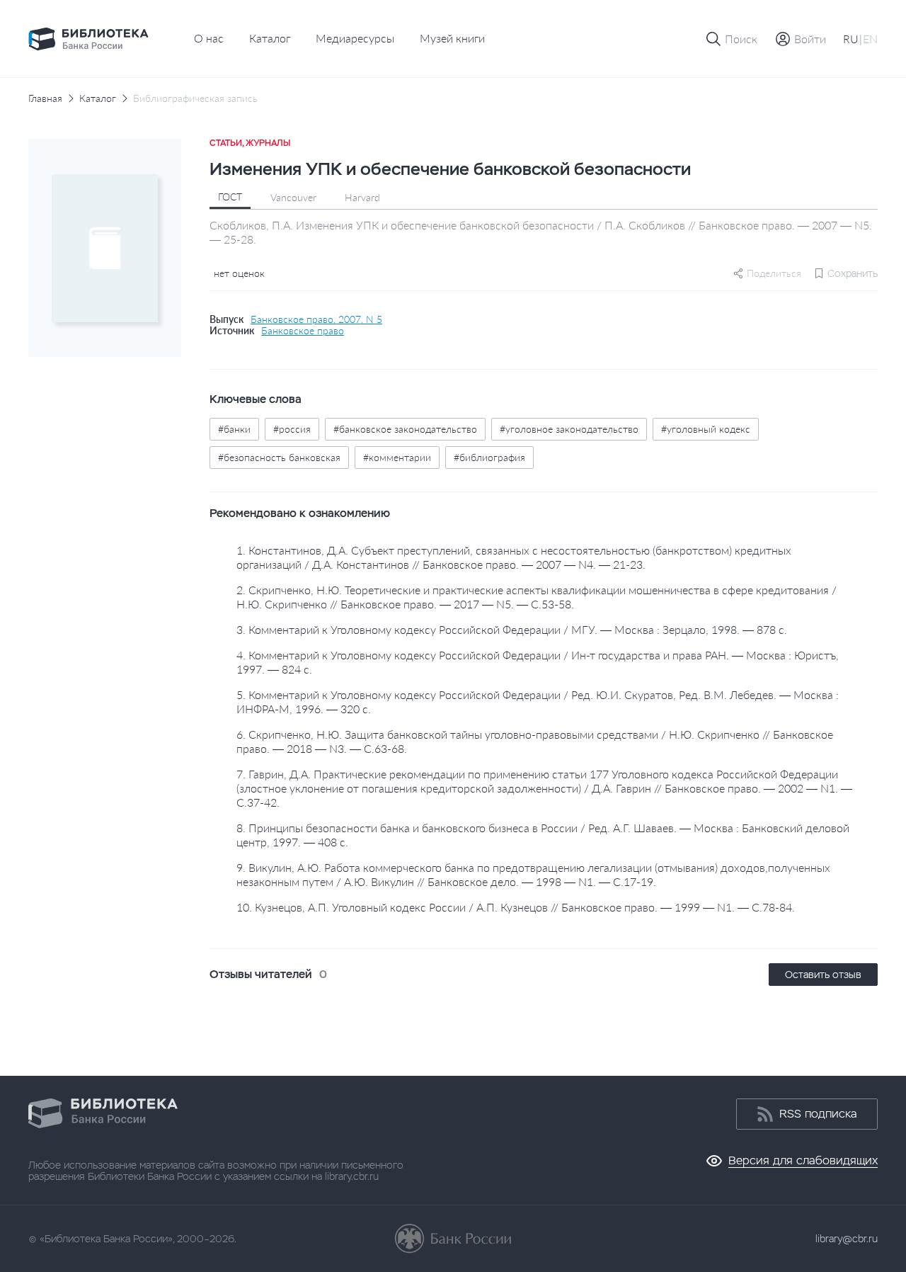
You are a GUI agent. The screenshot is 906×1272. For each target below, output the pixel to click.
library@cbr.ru (846, 1238)
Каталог (269, 38)
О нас (209, 38)
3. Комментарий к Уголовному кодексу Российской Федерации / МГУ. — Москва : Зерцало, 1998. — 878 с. (511, 629)
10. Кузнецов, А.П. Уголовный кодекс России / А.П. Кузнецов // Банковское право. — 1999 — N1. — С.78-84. (515, 907)
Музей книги (452, 38)
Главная (45, 98)
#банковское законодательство (405, 429)
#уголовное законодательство (569, 429)
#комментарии (397, 457)
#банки (234, 429)
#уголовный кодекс (705, 429)
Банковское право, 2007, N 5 (316, 319)
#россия (292, 429)
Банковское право (302, 330)
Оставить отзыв (823, 974)
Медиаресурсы (355, 38)
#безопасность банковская (279, 457)
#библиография (489, 457)
